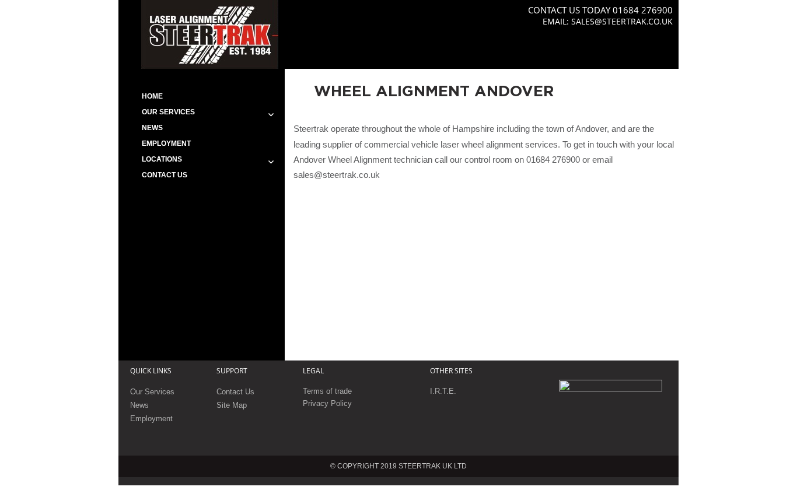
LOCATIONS (162, 159)
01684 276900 (643, 10)
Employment (166, 143)
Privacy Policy (327, 403)
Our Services (168, 112)
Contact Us (164, 175)
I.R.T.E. (443, 391)
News (152, 128)
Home (152, 96)
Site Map (231, 405)
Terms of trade (327, 391)
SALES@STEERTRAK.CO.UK (622, 21)
